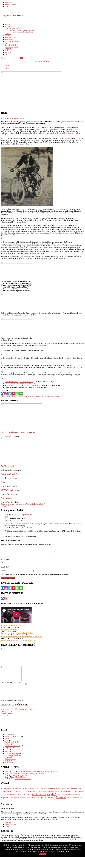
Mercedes (28, 794)
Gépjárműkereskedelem (12, 41)
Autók (7, 36)
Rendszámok (9, 762)
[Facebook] (2, 393)
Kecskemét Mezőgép (9, 474)
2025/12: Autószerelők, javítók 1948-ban (18, 432)
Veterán (77, 797)
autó (23, 788)
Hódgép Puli (5, 506)
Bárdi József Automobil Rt (71, 788)
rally (32, 797)
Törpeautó (61, 797)
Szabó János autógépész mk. (14, 773)
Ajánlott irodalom (10, 4)
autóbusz (29, 788)
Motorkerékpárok (10, 37)
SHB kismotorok (68, 133)
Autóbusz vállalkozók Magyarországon (22, 30)
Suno (3, 482)
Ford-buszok (6, 498)
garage (38, 791)
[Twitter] (10, 393)
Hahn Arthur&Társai (60, 791)
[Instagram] (6, 393)
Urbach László (71, 797)
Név (3, 563)
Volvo (81, 797)
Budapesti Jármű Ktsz (20, 775)
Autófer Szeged (7, 466)
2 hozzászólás (20, 118)
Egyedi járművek (10, 45)
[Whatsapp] (17, 393)
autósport (36, 788)
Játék (6, 54)
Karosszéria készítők (16, 28)
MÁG (53, 794)
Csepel (9, 791)
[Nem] (82, 850)
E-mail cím (5, 567)
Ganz (33, 791)
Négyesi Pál (55, 396)
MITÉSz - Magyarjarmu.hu (23, 515)
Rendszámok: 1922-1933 (23, 779)
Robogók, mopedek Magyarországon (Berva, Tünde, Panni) (39, 771)
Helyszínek (8, 49)
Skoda (53, 797)
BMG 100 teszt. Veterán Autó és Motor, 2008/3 (20, 384)
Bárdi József (55, 788)
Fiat (25, 791)
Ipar (6, 43)
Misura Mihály (20, 777)
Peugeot (22, 797)
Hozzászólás (5, 559)
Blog (6, 50)
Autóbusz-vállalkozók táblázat (23, 32)
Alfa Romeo (8, 788)
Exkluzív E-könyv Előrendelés (35, 773)
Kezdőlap (8, 24)
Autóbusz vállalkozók (12, 736)
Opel (11, 797)
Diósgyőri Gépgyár (23, 396)
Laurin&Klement (11, 794)
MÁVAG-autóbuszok (10, 490)
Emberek (8, 34)
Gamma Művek (35, 396)
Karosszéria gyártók (11, 47)
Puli (30, 797)
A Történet (8, 26)
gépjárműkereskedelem (47, 791)
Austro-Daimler (16, 788)
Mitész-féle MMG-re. (76, 367)
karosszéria (3, 794)
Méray (58, 794)
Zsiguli (8, 799)
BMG (14, 396)
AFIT (2, 788)
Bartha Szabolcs (6, 396)
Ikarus (81, 791)
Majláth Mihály (20, 794)
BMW (43, 788)
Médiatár (8, 52)
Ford (29, 791)
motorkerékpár (41, 794)
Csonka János (18, 791)
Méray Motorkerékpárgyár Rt (70, 794)
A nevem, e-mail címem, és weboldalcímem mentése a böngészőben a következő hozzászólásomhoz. (36, 575)
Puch (27, 797)
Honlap (3, 571)
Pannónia (16, 797)
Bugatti (48, 788)
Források (8, 2)
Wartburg (3, 799)
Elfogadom (42, 854)
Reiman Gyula (39, 798)
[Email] (21, 393)
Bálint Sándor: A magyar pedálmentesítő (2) (19, 382)
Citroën (3, 791)
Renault (48, 797)
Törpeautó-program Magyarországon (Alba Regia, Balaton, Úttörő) (23, 504)
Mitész (39, 345)
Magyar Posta (45, 396)
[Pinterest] (13, 393)
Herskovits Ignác (72, 791)
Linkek (7, 6)
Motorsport (8, 39)
